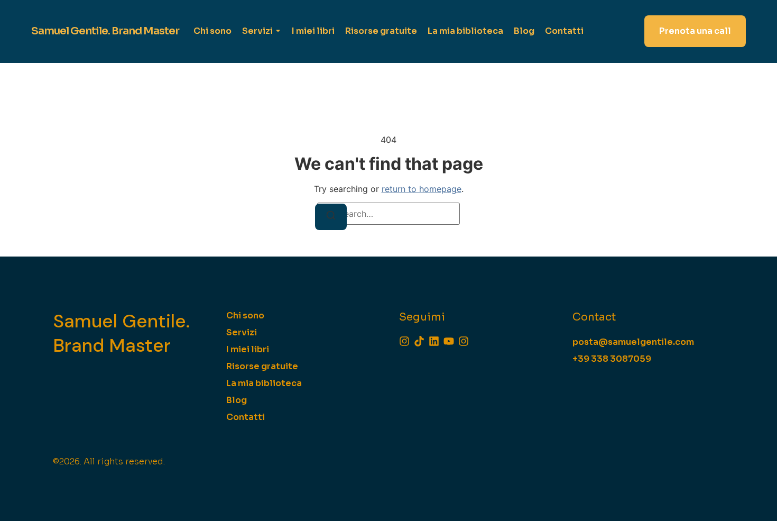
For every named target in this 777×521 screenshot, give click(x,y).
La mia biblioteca (465, 30)
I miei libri (313, 30)
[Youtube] (448, 341)
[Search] (331, 217)
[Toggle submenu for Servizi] (277, 31)
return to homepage (421, 189)
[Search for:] (388, 214)
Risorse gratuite (381, 30)
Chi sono (212, 30)
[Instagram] (404, 341)
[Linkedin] (434, 341)
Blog (524, 30)
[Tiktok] (419, 341)
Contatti (564, 30)
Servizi (257, 30)
